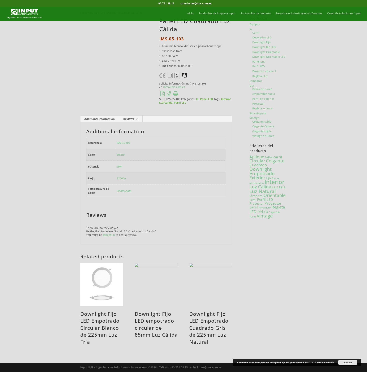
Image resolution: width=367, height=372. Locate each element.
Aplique (256, 157)
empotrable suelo (263, 94)
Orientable (274, 195)
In (197, 99)
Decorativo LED (261, 37)
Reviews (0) (130, 119)
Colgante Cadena (263, 126)
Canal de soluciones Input (344, 13)
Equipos (254, 24)
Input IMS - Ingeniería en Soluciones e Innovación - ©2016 (118, 367)
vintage (265, 215)
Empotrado (262, 173)
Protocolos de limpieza (256, 13)
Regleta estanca (262, 108)
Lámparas (255, 81)
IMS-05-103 (123, 143)
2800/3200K (124, 191)
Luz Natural (262, 191)
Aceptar (347, 362)
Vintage (254, 118)
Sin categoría (257, 113)
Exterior (257, 177)
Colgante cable (261, 121)
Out (251, 85)
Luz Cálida (165, 102)
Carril (255, 32)
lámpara (256, 195)
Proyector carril (265, 205)
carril (277, 157)
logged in (109, 235)
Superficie (274, 212)
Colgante (275, 161)
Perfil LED (180, 102)
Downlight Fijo (261, 42)
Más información (325, 362)
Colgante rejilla (262, 131)
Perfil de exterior (263, 99)
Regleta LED (259, 76)
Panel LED (206, 99)
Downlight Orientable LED (268, 57)
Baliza (269, 157)
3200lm (121, 178)
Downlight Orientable (266, 52)
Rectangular (265, 207)
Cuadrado (258, 165)
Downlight (260, 169)
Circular (257, 161)
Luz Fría (279, 187)
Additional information (99, 119)
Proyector (258, 103)
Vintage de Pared (263, 136)
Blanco (121, 154)
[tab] (99, 119)
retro (262, 211)
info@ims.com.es (174, 87)
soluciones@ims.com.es (206, 367)
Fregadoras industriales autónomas (299, 13)
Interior (226, 99)
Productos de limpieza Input (217, 13)
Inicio (190, 13)
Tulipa (252, 216)
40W (119, 166)
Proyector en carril (264, 71)
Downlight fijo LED (264, 47)
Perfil (252, 200)
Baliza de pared (262, 89)
